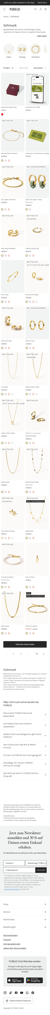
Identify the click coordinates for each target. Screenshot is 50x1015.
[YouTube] (21, 992)
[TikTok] (10, 992)
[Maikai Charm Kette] (37, 368)
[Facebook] (16, 992)
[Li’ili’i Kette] (12, 368)
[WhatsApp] (27, 992)
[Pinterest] (32, 992)
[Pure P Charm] (37, 559)
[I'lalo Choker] (12, 608)
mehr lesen (42, 36)
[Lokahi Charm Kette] (12, 415)
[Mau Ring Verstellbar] (12, 230)
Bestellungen (9, 927)
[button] (35, 9)
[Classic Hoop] (37, 322)
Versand (7, 939)
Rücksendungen (10, 935)
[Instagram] (5, 992)
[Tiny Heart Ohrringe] (12, 512)
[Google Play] (34, 980)
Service (6, 912)
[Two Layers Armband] (12, 181)
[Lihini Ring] (12, 276)
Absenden (41, 870)
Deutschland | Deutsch (20, 1001)
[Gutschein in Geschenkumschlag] (37, 135)
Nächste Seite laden (25, 644)
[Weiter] (44, 654)
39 (37, 654)
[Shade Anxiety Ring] (37, 230)
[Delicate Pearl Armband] (12, 135)
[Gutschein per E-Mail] (37, 89)
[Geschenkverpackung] (12, 89)
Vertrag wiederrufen (11, 944)
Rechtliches (9, 919)
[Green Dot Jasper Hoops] (37, 181)
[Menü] (4, 9)
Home (5, 16)
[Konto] (40, 9)
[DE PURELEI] (15, 9)
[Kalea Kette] (37, 512)
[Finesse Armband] (12, 559)
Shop (5, 904)
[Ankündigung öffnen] (25, 2)
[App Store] (15, 980)
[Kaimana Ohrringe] (37, 276)
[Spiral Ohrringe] (37, 415)
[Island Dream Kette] (37, 464)
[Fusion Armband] (37, 608)
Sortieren (38, 68)
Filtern (6, 68)
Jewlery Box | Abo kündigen (14, 948)
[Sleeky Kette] (12, 464)
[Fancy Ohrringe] (12, 322)
